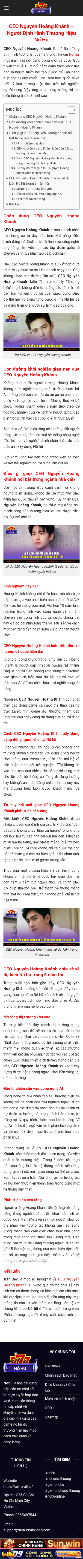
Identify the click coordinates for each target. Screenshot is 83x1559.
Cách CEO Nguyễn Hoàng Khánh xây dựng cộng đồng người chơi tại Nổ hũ (44, 161)
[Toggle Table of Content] (69, 110)
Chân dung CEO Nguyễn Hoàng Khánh (37, 117)
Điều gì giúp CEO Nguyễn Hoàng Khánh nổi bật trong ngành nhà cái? (40, 135)
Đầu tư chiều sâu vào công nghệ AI (39, 194)
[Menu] (6, 8)
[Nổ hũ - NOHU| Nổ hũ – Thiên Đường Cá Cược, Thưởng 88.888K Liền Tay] (41, 8)
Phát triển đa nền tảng (30, 199)
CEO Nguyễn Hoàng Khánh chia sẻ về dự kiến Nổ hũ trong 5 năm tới (39, 181)
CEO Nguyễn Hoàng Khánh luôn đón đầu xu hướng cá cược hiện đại (44, 151)
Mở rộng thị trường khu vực (34, 188)
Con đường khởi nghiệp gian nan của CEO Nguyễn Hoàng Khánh (40, 124)
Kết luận (15, 204)
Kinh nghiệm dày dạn (30, 143)
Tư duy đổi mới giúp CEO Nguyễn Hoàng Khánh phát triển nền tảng (42, 170)
